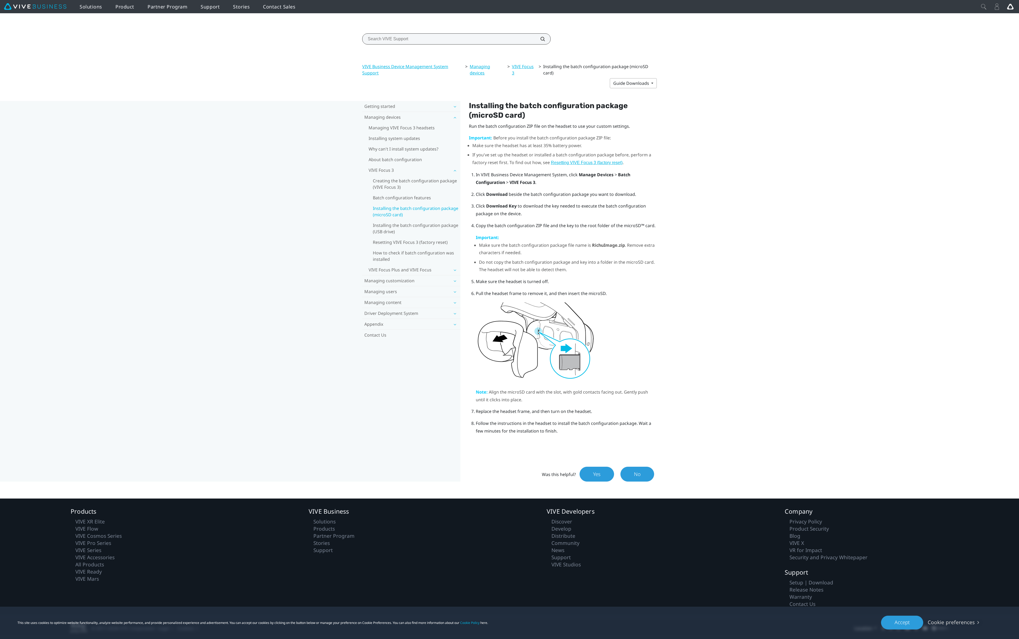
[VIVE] (35, 7)
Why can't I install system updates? (403, 149)
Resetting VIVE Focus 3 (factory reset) (410, 242)
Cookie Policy (470, 622)
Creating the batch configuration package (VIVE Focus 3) (415, 184)
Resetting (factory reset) (587, 162)
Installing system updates (394, 138)
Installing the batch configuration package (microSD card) (415, 211)
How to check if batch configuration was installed (413, 256)
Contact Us (375, 335)
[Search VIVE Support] (539, 39)
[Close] (983, 6)
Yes (597, 474)
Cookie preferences (951, 622)
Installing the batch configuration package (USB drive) (415, 228)
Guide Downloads (631, 83)
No (637, 474)
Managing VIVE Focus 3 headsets (402, 128)
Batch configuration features (402, 198)
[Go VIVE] (1010, 6)
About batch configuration (395, 159)
